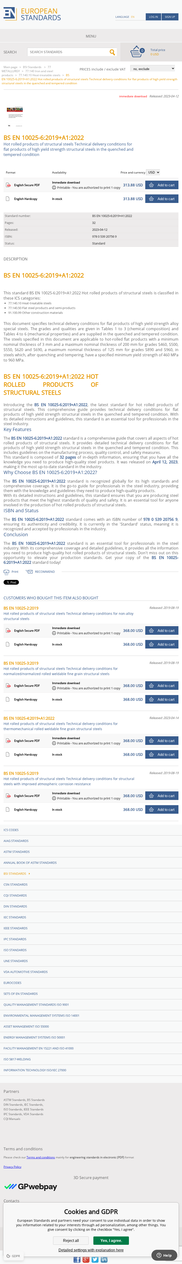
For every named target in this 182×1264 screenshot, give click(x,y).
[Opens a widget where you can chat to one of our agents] (164, 1256)
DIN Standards (15, 906)
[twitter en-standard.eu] (95, 1261)
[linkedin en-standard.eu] (104, 1261)
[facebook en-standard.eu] (77, 1261)
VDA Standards (33, 1114)
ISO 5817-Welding (17, 1059)
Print (15, 571)
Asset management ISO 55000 (26, 1026)
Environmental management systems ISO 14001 (41, 1015)
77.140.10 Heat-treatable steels (39, 75)
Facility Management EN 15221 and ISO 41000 (38, 1048)
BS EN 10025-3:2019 (61, 668)
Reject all (71, 1241)
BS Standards (36, 1100)
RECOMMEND (45, 571)
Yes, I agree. (111, 1241)
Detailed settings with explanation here (91, 1250)
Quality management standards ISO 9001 (36, 1004)
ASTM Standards (17, 852)
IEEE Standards (15, 928)
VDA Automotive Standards (26, 972)
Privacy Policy (12, 1167)
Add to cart (166, 185)
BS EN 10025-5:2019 (69, 778)
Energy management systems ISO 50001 (34, 1037)
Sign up (170, 17)
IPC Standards (15, 939)
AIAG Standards (16, 841)
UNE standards (16, 961)
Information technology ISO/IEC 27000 (35, 1070)
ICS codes (11, 830)
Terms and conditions (41, 1157)
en (132, 17)
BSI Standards (32, 67)
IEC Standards (15, 917)
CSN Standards (15, 884)
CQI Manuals (12, 1119)
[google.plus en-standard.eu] (86, 1261)
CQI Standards (15, 895)
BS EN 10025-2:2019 (68, 613)
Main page (11, 67)
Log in (153, 17)
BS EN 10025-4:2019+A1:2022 (61, 723)
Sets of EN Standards (21, 993)
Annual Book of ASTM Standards (30, 862)
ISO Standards (15, 950)
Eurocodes (12, 983)
